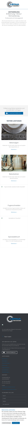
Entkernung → (5, 365)
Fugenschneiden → (6, 367)
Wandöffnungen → (6, 372)
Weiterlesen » (14, 149)
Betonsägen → (5, 360)
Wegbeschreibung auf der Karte (8, 389)
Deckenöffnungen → (6, 363)
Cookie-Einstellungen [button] (7, 422)
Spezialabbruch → (6, 369)
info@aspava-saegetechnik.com (8, 386)
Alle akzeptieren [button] (16, 422)
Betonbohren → (5, 358)
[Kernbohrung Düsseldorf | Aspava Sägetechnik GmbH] (13, 4)
